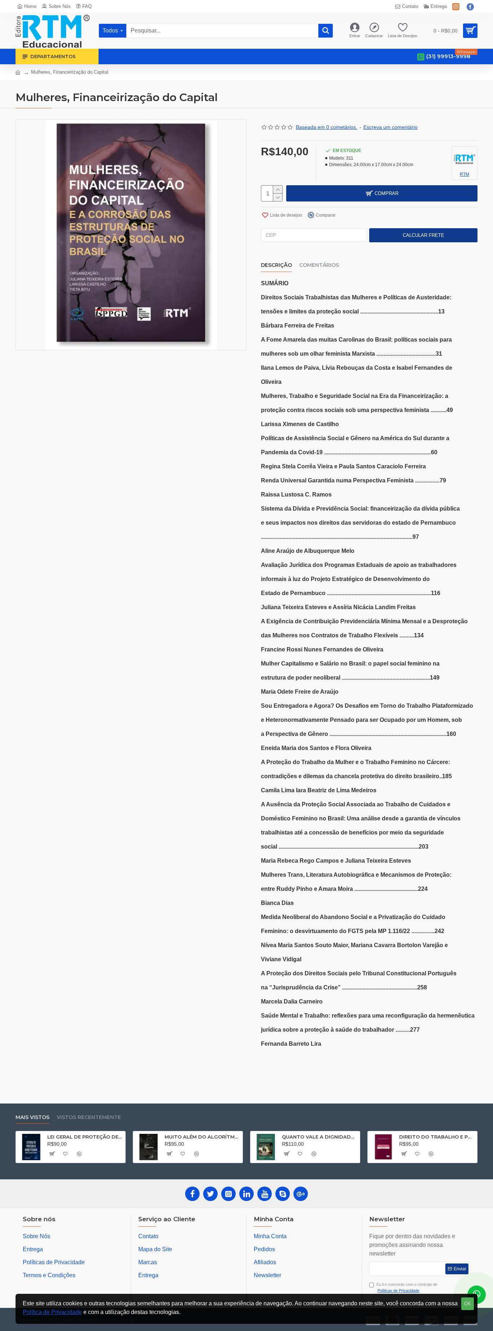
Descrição (276, 265)
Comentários (319, 265)
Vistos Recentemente (89, 1117)
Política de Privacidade (52, 1312)
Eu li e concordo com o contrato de (406, 1287)
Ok (467, 1303)
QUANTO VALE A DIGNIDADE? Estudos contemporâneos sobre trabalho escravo (319, 1137)
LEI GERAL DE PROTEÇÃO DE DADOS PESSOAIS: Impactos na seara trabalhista (85, 1137)
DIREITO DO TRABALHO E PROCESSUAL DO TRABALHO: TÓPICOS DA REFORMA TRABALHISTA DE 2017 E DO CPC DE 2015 (437, 1137)
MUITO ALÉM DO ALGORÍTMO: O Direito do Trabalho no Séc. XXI (202, 1137)
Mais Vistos (32, 1117)
